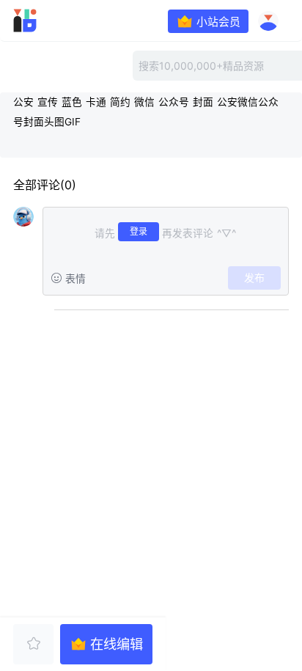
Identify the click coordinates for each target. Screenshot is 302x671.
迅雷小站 (46, 20)
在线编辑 (116, 644)
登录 (138, 231)
